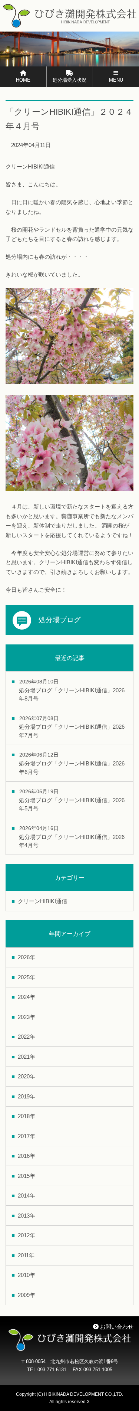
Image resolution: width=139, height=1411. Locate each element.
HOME (23, 80)
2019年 (26, 1096)
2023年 (26, 1017)
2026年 (26, 957)
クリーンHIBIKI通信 (42, 901)
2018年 (26, 1116)
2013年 (26, 1215)
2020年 (26, 1076)
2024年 (26, 997)
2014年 (26, 1195)
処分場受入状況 (69, 80)
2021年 (26, 1057)
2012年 (26, 1235)
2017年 (26, 1136)
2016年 (26, 1156)
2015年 (26, 1176)
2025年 (26, 977)
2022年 (26, 1036)
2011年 (26, 1255)
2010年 (26, 1275)
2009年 (26, 1295)
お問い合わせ (116, 1326)
